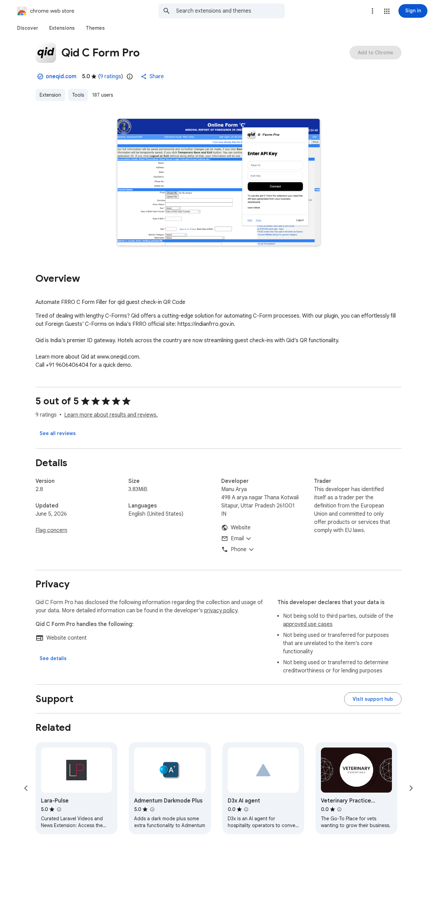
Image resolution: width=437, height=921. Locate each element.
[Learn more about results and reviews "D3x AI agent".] (246, 809)
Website (241, 527)
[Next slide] (411, 788)
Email (237, 538)
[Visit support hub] (372, 699)
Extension (50, 95)
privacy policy (220, 610)
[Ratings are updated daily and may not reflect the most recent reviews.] (130, 76)
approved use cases (308, 624)
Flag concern (51, 530)
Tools (78, 95)
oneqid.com (61, 76)
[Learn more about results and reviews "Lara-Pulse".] (59, 809)
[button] (387, 11)
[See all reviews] (58, 433)
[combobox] (230, 11)
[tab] (28, 28)
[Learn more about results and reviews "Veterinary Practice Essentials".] (339, 809)
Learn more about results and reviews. (111, 414)
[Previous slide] (26, 788)
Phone (238, 549)
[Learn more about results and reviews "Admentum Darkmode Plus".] (152, 809)
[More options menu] (372, 11)
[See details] (53, 658)
